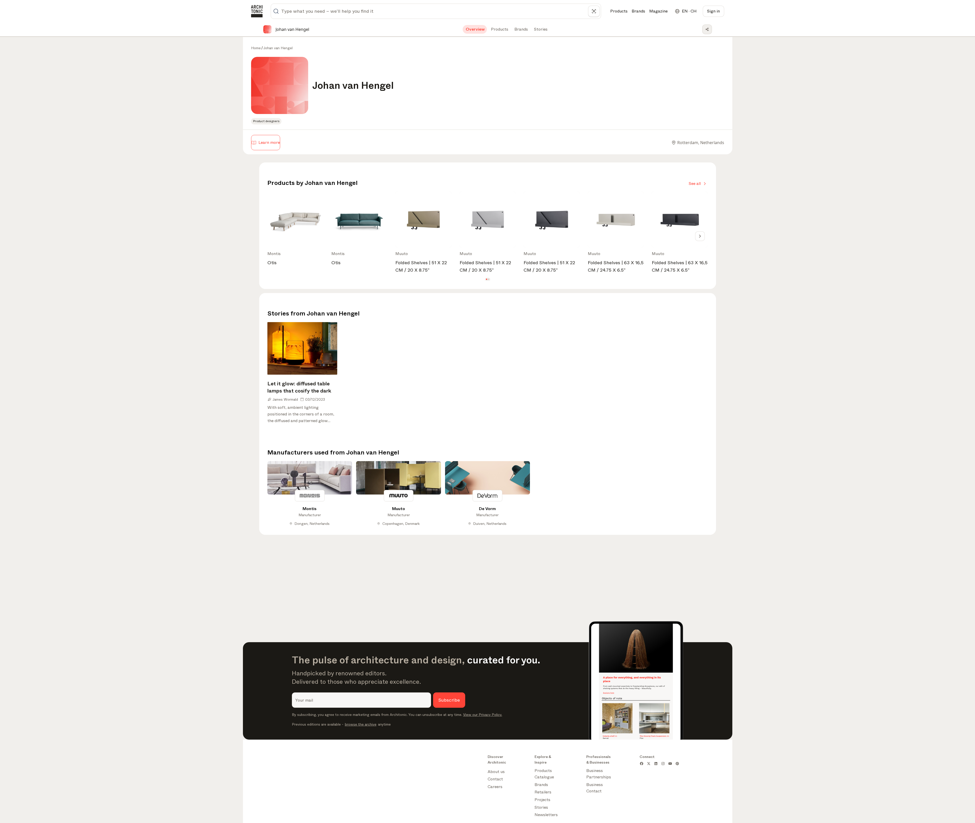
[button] (486, 279)
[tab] (475, 29)
